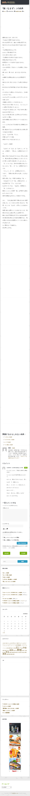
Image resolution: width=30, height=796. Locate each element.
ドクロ (23, 644)
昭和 (11, 650)
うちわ (3, 643)
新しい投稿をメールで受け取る (11, 540)
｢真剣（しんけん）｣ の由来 (8, 710)
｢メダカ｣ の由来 (8, 437)
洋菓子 (23, 650)
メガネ (18, 645)
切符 (14, 648)
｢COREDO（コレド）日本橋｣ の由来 (10, 600)
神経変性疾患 (14, 652)
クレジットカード (22, 643)
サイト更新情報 (6, 712)
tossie (5, 11)
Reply (26, 467)
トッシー (23, 600)
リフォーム (23, 645)
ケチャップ (4, 644)
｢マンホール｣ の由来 (7, 598)
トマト (20, 644)
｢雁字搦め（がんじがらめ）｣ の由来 (10, 708)
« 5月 (3, 632)
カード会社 (16, 643)
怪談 (5, 650)
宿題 (3, 650)
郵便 (9, 654)
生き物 (20, 11)
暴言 (14, 650)
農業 (4, 654)
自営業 (20, 652)
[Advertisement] (15, 24)
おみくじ (7, 643)
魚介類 (17, 11)
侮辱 (9, 648)
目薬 (5, 652)
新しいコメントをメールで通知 (11, 537)
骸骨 (13, 654)
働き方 (12, 648)
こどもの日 (11, 643)
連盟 (7, 654)
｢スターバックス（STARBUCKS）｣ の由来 (12, 592)
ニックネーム (5, 523)
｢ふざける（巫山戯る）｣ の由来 (9, 579)
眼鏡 (11, 652)
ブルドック (9, 645)
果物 (19, 650)
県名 (7, 652)
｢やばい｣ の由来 (6, 577)
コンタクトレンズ (11, 644)
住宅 (7, 648)
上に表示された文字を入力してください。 (12, 532)
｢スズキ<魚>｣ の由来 (9, 439)
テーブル (17, 644)
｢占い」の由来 (5, 572)
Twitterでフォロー (15, 458)
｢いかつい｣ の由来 (6, 706)
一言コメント (5, 508)
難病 (11, 654)
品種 (22, 648)
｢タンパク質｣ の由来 (7, 575)
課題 (25, 652)
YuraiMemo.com (15, 793)
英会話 (23, 652)
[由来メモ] (8, 3)
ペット (13, 645)
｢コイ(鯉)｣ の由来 (8, 444)
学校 (25, 648)
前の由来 (7, 553)
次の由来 (23, 553)
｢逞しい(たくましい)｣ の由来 (8, 581)
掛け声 (8, 650)
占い (18, 647)
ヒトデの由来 (7, 442)
